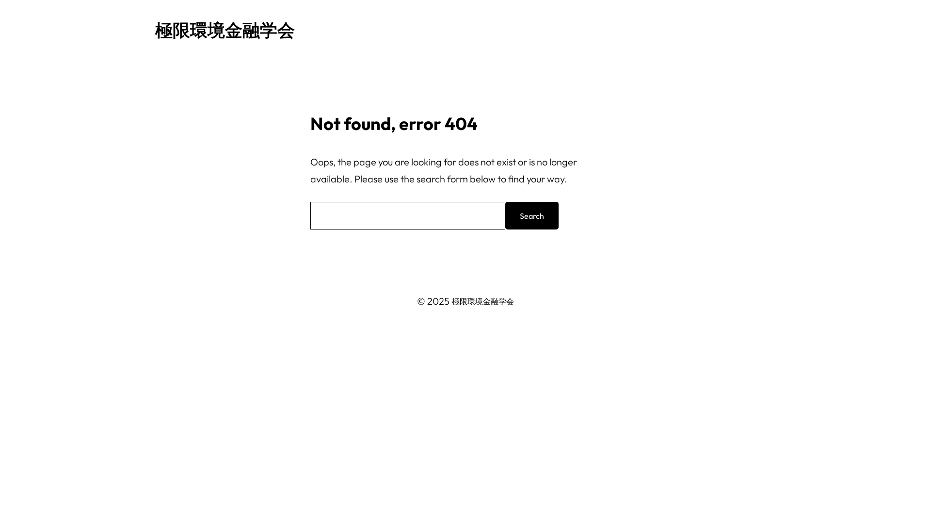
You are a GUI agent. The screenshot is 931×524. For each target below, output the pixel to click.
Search (532, 216)
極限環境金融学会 (225, 30)
